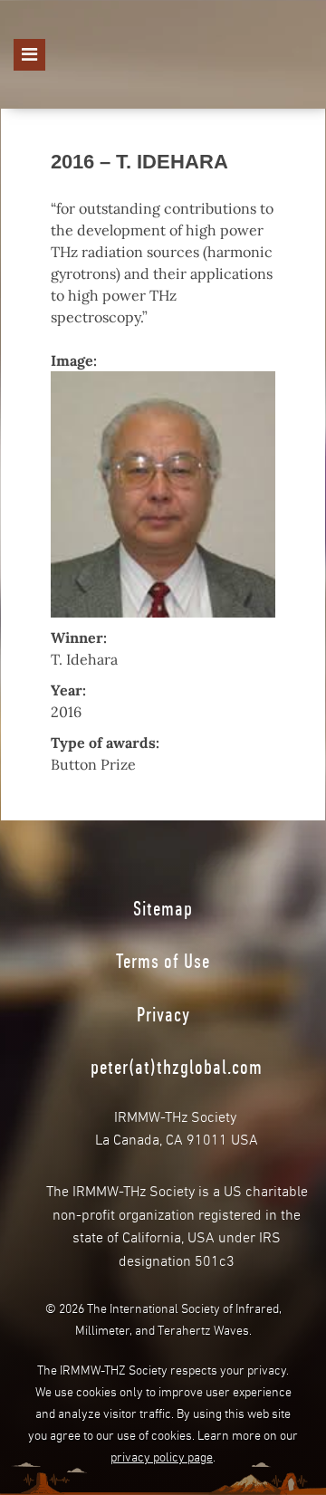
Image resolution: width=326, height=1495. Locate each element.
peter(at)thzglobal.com (177, 1066)
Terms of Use (163, 961)
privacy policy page (161, 1455)
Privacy (163, 1014)
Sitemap (163, 908)
